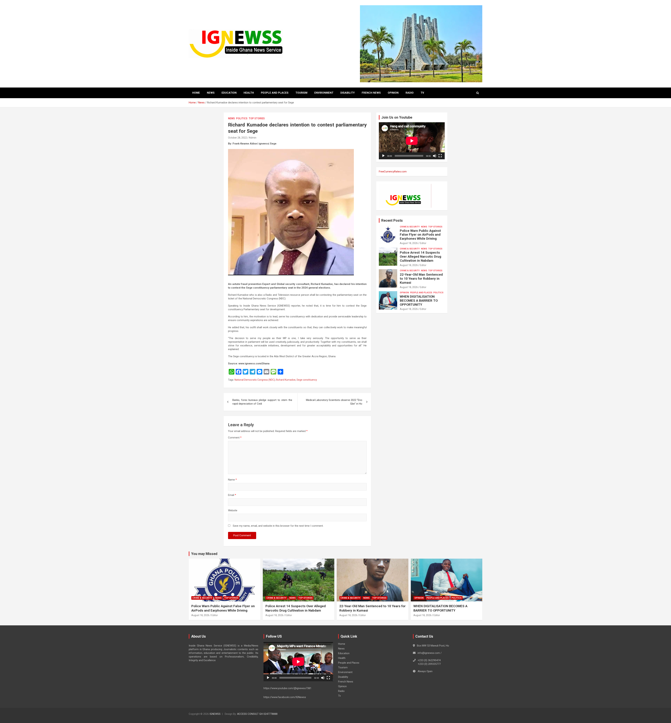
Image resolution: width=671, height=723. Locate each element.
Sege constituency (307, 379)
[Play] (383, 156)
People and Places (274, 92)
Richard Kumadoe (285, 379)
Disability (347, 92)
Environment (323, 92)
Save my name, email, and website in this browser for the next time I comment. (278, 525)
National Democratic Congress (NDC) (255, 379)
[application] (412, 140)
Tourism (301, 92)
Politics (241, 118)
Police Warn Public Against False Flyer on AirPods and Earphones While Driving (420, 235)
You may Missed (204, 554)
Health (249, 92)
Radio (410, 92)
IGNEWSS (215, 713)
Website (232, 510)
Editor (423, 243)
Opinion (393, 92)
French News (371, 92)
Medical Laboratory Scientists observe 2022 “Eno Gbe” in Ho (334, 401)
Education (229, 92)
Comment (234, 437)
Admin (252, 137)
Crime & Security (410, 227)
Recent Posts (392, 220)
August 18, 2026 (409, 243)
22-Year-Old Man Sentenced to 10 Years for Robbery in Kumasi (421, 279)
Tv (422, 92)
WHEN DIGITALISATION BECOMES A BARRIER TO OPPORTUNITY (419, 301)
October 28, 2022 (237, 137)
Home (196, 92)
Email (232, 495)
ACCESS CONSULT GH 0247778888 (257, 713)
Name (232, 479)
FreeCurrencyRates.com (393, 171)
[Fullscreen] (440, 156)
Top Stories (257, 118)
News (211, 92)
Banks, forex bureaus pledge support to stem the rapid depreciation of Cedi (262, 401)
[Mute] (434, 156)
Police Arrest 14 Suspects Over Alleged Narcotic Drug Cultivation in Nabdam (420, 256)
